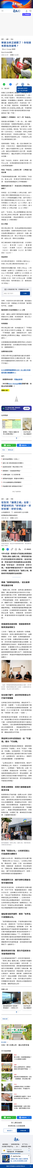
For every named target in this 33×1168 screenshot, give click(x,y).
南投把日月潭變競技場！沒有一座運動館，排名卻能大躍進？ (23, 1078)
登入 (18, 90)
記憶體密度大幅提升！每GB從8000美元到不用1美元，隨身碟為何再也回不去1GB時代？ (22, 1097)
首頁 (2, 39)
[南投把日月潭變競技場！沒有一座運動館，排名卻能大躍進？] (6, 1077)
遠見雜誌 (5, 1144)
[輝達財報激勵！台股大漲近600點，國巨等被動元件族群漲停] (6, 1107)
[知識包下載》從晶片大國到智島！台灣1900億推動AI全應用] (6, 1158)
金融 (15, 1104)
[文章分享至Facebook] (10, 84)
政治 (12, 39)
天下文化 (25, 1144)
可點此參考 (18, 379)
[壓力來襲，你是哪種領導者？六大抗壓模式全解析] (6, 1058)
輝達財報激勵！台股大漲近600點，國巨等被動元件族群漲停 (22, 1107)
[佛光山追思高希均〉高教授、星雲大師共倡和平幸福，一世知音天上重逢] (6, 1068)
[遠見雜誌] (16, 10)
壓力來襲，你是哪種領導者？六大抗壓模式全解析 (23, 1058)
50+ (17, 1146)
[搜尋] (30, 10)
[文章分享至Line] (4, 84)
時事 (12, 499)
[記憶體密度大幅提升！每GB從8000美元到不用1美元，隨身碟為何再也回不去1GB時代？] (6, 1097)
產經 (15, 1055)
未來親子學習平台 (7, 1146)
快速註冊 (23, 1130)
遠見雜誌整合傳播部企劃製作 (9, 515)
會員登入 (10, 1131)
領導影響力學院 (26, 1146)
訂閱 (25, 293)
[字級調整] (28, 84)
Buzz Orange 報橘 (6, 52)
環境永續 (4, 1019)
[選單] (2, 11)
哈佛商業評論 (15, 1144)
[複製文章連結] (17, 84)
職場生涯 (10, 450)
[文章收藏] (23, 84)
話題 (7, 39)
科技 (15, 1084)
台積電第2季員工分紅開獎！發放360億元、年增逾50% (22, 1087)
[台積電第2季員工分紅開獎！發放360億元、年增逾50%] (6, 1087)
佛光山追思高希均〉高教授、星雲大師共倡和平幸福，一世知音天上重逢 (23, 1068)
